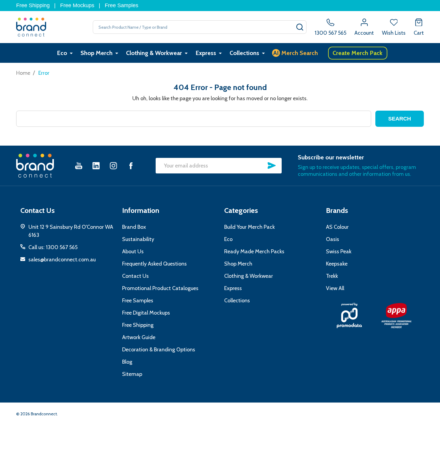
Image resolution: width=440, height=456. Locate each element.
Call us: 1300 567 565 (53, 247)
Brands (337, 210)
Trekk (332, 276)
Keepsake (337, 263)
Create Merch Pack (358, 53)
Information (140, 210)
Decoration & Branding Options (158, 349)
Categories (241, 210)
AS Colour (337, 227)
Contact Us (135, 276)
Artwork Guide (138, 337)
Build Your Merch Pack (249, 227)
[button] (349, 315)
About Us (133, 251)
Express (205, 53)
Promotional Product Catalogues (160, 288)
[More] (71, 53)
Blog (127, 362)
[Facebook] (130, 165)
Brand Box (134, 227)
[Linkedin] (96, 165)
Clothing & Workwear (154, 53)
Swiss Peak (338, 251)
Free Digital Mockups (146, 312)
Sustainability (138, 239)
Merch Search (295, 53)
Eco (62, 53)
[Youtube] (78, 165)
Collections (244, 53)
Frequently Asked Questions (154, 263)
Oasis (332, 239)
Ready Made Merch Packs (254, 251)
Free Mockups (77, 5)
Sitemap (132, 374)
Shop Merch (97, 53)
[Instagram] (113, 165)
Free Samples (121, 5)
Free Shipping (33, 5)
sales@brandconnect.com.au (62, 259)
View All (335, 288)
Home (23, 73)
